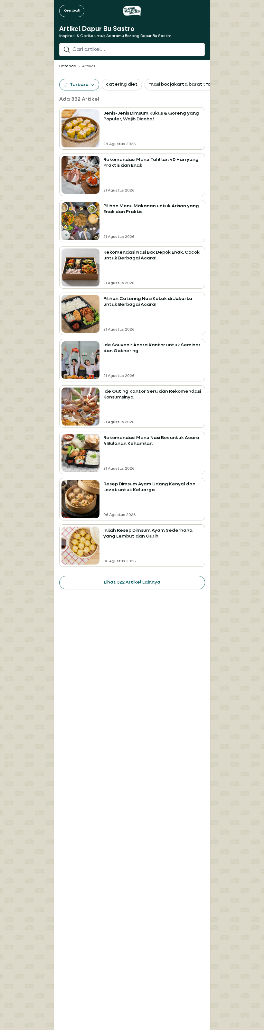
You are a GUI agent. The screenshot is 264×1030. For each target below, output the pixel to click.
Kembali (71, 11)
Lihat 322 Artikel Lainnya (132, 582)
